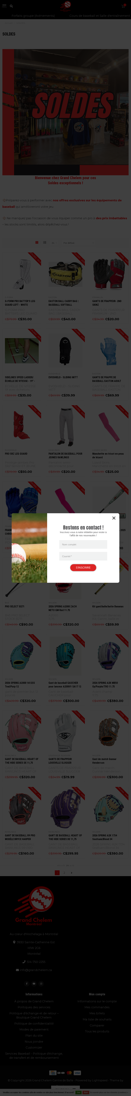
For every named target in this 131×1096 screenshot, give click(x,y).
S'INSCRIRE (83, 567)
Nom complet (69, 544)
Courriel (67, 556)
